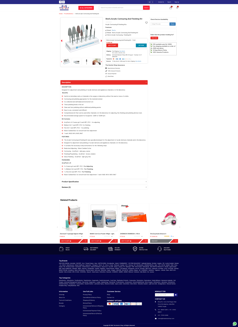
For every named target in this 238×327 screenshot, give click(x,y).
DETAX (163, 265)
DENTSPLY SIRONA (64, 263)
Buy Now (141, 45)
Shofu (114, 30)
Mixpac (136, 270)
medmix (131, 270)
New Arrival (85, 282)
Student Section (89, 284)
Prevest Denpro (90, 263)
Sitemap (61, 294)
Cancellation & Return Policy (92, 297)
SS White (161, 268)
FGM (133, 266)
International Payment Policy (92, 310)
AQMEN (121, 272)
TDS (159, 265)
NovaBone (71, 270)
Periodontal (112, 282)
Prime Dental (138, 266)
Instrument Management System (72, 282)
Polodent (142, 268)
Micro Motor (133, 284)
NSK (60, 268)
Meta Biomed (70, 265)
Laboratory (164, 282)
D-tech (111, 265)
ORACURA (103, 270)
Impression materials (167, 280)
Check (172, 24)
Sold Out (154, 241)
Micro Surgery (149, 282)
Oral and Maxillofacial (138, 282)
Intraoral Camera (171, 284)
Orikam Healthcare (80, 265)
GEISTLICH (173, 270)
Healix (109, 270)
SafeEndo (151, 270)
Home (60, 13)
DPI (135, 265)
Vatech (117, 263)
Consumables (80, 284)
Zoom (166, 268)
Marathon (103, 268)
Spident (61, 272)
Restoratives (147, 280)
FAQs (108, 294)
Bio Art (137, 268)
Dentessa (136, 272)
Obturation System (143, 284)
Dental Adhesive (156, 280)
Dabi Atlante (143, 272)
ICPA (73, 272)
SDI (164, 263)
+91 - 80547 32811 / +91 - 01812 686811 (167, 311)
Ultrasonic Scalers (109, 284)
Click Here (154, 38)
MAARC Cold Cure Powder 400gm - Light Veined (102, 234)
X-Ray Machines (72, 285)
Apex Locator (118, 284)
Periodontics (140, 280)
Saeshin (97, 268)
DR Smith (170, 268)
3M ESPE (78, 263)
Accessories (128, 282)
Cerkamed (155, 268)
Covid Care (113, 280)
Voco (83, 263)
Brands (61, 303)
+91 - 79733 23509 (163, 315)
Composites (132, 280)
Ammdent (73, 263)
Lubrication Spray (99, 284)
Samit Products (110, 268)
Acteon (116, 266)
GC (104, 265)
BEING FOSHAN (63, 270)
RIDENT (117, 268)
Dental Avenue (86, 266)
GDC (126, 265)
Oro (61, 265)
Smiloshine (102, 272)
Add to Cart (112, 45)
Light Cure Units (153, 284)
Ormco (107, 265)
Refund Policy (87, 303)
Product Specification (70, 182)
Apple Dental (173, 266)
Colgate (113, 270)
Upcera (152, 272)
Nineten (177, 263)
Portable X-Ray (63, 285)
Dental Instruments (104, 280)
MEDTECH (148, 268)
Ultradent (74, 268)
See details (122, 51)
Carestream (78, 266)
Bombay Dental (70, 266)
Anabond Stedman (96, 266)
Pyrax (167, 270)
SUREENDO (144, 270)
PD (124, 266)
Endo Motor (126, 284)
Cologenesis (131, 268)
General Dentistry (63, 284)
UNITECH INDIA (102, 263)
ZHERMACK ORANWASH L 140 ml (130, 233)
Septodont (88, 265)
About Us (62, 297)
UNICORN (119, 270)
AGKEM (126, 272)
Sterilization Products (122, 280)
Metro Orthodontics (80, 270)
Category (62, 306)
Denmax (176, 268)
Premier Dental (90, 270)
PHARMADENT (124, 263)
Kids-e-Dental (68, 272)
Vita (64, 266)
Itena (96, 263)
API (140, 270)
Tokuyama (95, 265)
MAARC (168, 265)
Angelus (159, 263)
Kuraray (121, 266)
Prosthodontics (68, 13)
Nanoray (84, 268)
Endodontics (62, 280)
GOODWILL (83, 272)
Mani (156, 265)
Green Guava (95, 272)
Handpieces (72, 284)
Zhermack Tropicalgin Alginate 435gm (71, 233)
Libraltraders (90, 268)
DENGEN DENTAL (149, 265)
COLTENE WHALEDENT (134, 263)
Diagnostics (92, 282)
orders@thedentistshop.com (166, 318)
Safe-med (97, 270)
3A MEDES (115, 272)
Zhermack (117, 265)
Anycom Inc (105, 266)
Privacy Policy (87, 294)
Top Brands (63, 261)
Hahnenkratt (146, 266)
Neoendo (109, 272)
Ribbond (130, 272)
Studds (167, 266)
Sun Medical (123, 268)
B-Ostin (77, 272)
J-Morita (163, 270)
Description (66, 82)
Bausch (89, 272)
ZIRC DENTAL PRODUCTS (157, 266)
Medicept (128, 266)
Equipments (95, 280)
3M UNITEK (125, 270)
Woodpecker (110, 263)
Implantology (104, 282)
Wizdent (154, 263)
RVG (78, 285)
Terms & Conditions (65, 300)
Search (146, 7)
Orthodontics (70, 280)
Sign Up (177, 2)
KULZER (111, 266)
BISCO (64, 265)
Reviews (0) (66, 187)
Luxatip (98, 282)
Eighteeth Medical (146, 263)
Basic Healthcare (67, 268)
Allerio (80, 268)
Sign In (169, 2)
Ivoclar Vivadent (169, 263)
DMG (172, 265)
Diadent (122, 265)
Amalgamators (162, 284)
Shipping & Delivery (89, 300)
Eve (148, 272)
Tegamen (157, 270)
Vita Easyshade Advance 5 (158, 233)
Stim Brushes (140, 265)
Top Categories (64, 278)
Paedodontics (87, 280)
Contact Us (161, 2)
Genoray (130, 265)
